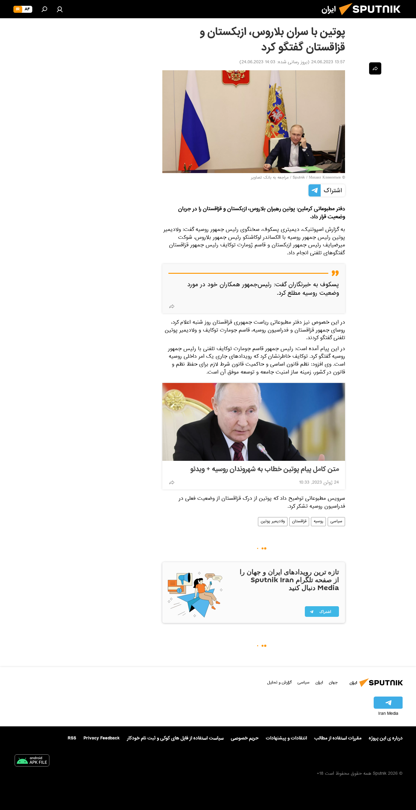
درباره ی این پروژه (386, 738)
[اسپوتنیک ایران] (372, 17)
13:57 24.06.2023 (328, 62)
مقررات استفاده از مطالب (337, 738)
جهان (333, 682)
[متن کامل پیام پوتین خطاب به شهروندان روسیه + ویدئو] (253, 422)
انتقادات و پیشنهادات (286, 738)
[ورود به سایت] (60, 9)
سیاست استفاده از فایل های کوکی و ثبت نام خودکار (175, 738)
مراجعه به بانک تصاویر (270, 178)
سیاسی (336, 521)
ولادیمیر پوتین (273, 521)
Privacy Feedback (101, 738)
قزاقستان (299, 521)
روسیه (318, 521)
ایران (319, 682)
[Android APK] (32, 761)
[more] (172, 306)
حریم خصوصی (245, 738)
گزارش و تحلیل (279, 682)
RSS (72, 738)
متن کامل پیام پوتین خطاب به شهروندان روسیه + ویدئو (264, 469)
